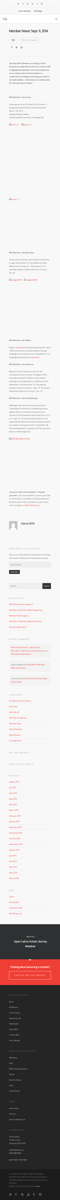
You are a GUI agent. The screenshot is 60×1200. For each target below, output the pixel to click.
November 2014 (15, 833)
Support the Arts (15, 1018)
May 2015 (13, 799)
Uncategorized (15, 740)
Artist (11, 1085)
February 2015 (15, 816)
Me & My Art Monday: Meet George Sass (25, 610)
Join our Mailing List (17, 1119)
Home (11, 1002)
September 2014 (16, 844)
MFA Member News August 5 (21, 604)
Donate (12, 1074)
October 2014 (14, 838)
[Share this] (12, 47)
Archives (12, 1114)
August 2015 (14, 781)
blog (17, 347)
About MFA (13, 1029)
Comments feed (15, 907)
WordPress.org (15, 913)
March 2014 (14, 878)
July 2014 (12, 855)
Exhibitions (13, 1007)
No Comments (31, 40)
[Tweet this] (16, 47)
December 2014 (15, 827)
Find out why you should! (30, 975)
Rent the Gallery (15, 1080)
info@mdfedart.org (31, 505)
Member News (15, 723)
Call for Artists (14, 1013)
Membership (14, 1024)
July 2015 (12, 787)
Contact (37, 1186)
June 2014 (13, 861)
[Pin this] (21, 47)
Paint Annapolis (15, 729)
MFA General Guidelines (21, 654)
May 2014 (13, 867)
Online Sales (14, 1108)
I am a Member (24, 11)
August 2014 (14, 850)
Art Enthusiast (14, 1091)
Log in (11, 896)
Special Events (15, 735)
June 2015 (13, 793)
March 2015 (14, 810)
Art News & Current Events (20, 701)
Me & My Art (14, 712)
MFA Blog (38, 11)
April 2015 (13, 804)
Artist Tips (13, 706)
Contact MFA (14, 1035)
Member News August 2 (19, 615)
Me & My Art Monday (18, 718)
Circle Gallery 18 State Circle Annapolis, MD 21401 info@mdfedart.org (17, 1143)
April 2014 (13, 872)
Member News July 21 (18, 627)
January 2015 (14, 821)
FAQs (11, 1063)
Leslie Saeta (34, 357)
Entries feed (14, 902)
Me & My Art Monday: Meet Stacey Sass (25, 621)
